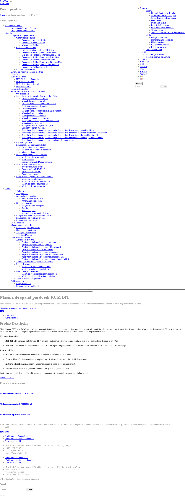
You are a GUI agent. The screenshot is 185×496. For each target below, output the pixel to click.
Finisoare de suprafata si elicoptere (36, 150)
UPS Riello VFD (23, 86)
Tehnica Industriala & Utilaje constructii (28, 91)
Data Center (156, 20)
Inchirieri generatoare (155, 54)
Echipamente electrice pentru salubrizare (33, 215)
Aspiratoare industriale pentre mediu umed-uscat (42, 254)
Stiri (142, 64)
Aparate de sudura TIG (31, 171)
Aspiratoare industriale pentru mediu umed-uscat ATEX (45, 259)
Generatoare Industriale (26, 47)
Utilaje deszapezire (24, 203)
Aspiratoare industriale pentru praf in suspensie (42, 247)
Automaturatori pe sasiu (32, 201)
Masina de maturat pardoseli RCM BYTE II (17, 393)
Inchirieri (144, 52)
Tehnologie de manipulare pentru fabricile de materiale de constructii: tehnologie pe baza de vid (62, 137)
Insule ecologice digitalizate (28, 227)
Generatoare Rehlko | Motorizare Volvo (38, 60)
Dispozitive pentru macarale (34, 128)
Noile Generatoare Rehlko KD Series (38, 50)
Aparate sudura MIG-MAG (33, 169)
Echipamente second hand (27, 286)
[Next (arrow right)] (4, 495)
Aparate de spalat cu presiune (28, 279)
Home (2, 15)
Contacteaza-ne (12, 318)
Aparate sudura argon (31, 174)
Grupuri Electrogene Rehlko (163, 13)
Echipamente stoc (158, 47)
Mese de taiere (28, 159)
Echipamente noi (23, 283)
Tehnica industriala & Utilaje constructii (168, 32)
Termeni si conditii (13, 441)
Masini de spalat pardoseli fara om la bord (39, 274)
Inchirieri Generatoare (160, 25)
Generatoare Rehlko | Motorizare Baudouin (40, 64)
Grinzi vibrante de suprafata (33, 147)
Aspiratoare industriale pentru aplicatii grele (34, 262)
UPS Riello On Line (25, 81)
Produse (143, 8)
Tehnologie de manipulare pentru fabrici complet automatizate (48, 140)
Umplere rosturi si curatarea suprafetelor (39, 103)
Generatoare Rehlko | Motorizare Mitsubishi (40, 57)
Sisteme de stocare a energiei (163, 15)
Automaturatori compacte (32, 198)
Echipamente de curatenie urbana (30, 218)
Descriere (9, 315)
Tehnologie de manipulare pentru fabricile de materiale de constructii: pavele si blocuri (58, 130)
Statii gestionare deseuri (26, 232)
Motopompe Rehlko (30, 45)
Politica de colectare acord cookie (19, 438)
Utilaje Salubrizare (159, 37)
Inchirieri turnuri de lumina (162, 27)
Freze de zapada (28, 210)
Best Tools (4, 1)
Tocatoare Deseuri (24, 235)
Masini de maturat (24, 264)
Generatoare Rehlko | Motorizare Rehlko (39, 52)
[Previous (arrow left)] (1, 495)
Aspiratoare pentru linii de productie (37, 244)
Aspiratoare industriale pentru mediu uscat (40, 252)
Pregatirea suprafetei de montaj (35, 106)
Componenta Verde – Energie (23, 28)
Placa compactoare (24, 142)
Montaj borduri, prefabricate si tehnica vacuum (41, 111)
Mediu (148, 35)
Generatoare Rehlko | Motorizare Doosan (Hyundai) (44, 62)
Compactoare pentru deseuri (28, 230)
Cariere (143, 71)
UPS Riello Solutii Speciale (28, 84)
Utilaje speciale (157, 42)
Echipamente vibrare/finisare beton (31, 145)
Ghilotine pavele (29, 108)
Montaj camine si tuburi (32, 123)
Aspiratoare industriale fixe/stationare (37, 249)
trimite (163, 86)
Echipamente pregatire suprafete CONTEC (34, 176)
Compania (144, 62)
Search (139, 84)
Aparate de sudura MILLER (28, 164)
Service (143, 59)
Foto (142, 69)
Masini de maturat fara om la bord (36, 266)
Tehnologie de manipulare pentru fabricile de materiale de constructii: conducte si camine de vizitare (64, 133)
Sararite (25, 208)
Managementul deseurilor (162, 40)
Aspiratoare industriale (25, 240)
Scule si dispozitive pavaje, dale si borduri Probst (37, 96)
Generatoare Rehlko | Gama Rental (37, 67)
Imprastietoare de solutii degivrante (36, 213)
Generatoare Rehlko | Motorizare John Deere (41, 55)
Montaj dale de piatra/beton (33, 113)
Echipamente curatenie (161, 45)
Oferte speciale (22, 94)
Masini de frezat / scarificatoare (35, 184)
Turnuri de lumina (158, 30)
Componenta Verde (154, 49)
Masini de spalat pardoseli (27, 271)
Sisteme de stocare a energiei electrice (27, 72)
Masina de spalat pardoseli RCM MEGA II (16, 404)
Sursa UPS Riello (158, 23)
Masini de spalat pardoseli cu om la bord (39, 276)
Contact (143, 74)
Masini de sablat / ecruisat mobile (36, 181)
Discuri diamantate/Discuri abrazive (37, 162)
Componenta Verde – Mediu (23, 30)
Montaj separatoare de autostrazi (35, 118)
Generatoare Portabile (25, 38)
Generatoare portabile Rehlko (34, 40)
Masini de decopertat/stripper (34, 186)
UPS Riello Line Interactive (28, 79)
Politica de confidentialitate (16, 436)
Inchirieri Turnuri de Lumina (158, 57)
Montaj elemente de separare (34, 116)
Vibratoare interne (29, 152)
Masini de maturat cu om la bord (35, 269)
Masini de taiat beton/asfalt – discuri (31, 154)
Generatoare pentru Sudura (33, 43)
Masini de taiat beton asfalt (33, 157)
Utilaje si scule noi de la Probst (35, 98)
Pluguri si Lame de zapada (33, 206)
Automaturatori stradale (26, 196)
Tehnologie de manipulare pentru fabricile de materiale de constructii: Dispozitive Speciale (60, 135)
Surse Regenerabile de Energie (164, 18)
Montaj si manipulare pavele (34, 101)
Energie (149, 10)
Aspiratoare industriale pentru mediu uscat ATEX (43, 257)
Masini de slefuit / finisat (32, 179)
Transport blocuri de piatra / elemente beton (40, 120)
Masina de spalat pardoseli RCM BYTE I (15, 415)
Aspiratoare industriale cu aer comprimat (39, 242)
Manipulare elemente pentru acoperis (37, 125)
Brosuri (143, 66)
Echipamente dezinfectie (26, 220)
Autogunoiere (22, 193)
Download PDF (7, 377)
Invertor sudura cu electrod (33, 167)
